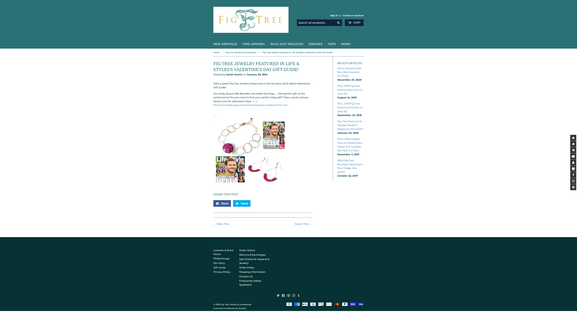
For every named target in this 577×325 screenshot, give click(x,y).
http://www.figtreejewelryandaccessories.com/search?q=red (250, 105)
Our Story (219, 263)
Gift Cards (219, 267)
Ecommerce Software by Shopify (229, 308)
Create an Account (353, 15)
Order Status (247, 250)
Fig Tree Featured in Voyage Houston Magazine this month (350, 125)
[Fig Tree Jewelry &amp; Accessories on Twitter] (278, 295)
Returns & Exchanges (252, 254)
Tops (332, 44)
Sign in (334, 15)
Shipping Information (252, 272)
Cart (356, 22)
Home (216, 52)
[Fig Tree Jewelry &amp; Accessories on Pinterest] (288, 295)
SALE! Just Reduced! (286, 44)
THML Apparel (253, 44)
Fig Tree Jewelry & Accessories (241, 52)
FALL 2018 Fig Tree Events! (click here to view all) (350, 107)
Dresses (315, 44)
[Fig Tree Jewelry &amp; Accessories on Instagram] (293, 295)
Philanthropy (221, 258)
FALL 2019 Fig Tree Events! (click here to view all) (350, 90)
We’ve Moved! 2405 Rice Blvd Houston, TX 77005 (349, 72)
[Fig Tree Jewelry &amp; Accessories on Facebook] (283, 295)
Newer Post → (303, 224)
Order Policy (246, 267)
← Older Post (221, 224)
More (345, 44)
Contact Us (246, 276)
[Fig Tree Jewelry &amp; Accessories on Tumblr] (298, 295)
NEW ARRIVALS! (225, 44)
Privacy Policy (221, 272)
